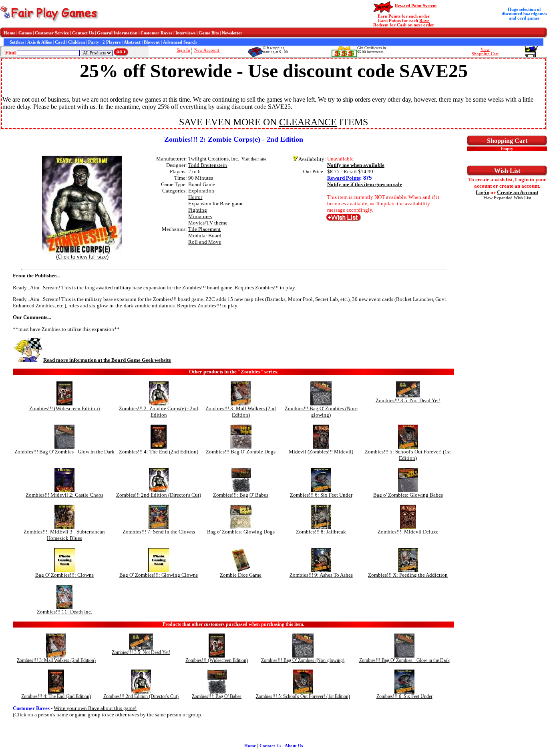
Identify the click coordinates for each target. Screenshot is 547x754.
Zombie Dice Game (240, 575)
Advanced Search (180, 42)
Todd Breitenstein (207, 165)
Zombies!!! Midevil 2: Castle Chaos (64, 495)
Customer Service (52, 33)
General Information (117, 33)
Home (9, 33)
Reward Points (343, 178)
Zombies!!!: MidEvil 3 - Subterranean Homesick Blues (64, 535)
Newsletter (232, 33)
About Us (294, 746)
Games (25, 33)
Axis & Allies (39, 42)
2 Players (112, 42)
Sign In (183, 50)
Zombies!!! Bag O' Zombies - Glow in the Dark (64, 452)
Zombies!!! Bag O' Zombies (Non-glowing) (321, 411)
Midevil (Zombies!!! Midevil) (321, 452)
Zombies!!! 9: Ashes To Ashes (321, 575)
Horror (195, 197)
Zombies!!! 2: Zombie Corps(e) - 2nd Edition (158, 411)
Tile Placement (204, 229)
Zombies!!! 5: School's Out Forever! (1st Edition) (408, 455)
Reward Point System (415, 6)
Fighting (197, 210)
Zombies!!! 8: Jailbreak (321, 532)
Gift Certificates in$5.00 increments (371, 50)
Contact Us (83, 33)
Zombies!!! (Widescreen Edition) (64, 408)
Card (60, 42)
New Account (207, 50)
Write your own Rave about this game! (95, 708)
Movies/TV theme (207, 223)
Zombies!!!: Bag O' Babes (240, 495)
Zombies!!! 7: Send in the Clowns (159, 532)
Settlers (17, 42)
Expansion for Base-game (215, 204)
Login (482, 192)
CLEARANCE (308, 122)
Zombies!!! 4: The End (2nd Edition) (158, 452)
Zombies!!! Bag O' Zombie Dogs (241, 452)
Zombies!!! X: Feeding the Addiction (408, 575)
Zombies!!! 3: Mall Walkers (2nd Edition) (240, 411)
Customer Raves (156, 33)
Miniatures (200, 216)
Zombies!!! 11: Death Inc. (64, 612)
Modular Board (204, 236)
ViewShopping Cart (485, 51)
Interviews (185, 33)
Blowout (152, 42)
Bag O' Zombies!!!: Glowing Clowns (158, 575)
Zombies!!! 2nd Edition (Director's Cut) (158, 495)
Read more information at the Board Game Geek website (107, 360)
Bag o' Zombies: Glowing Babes (408, 495)
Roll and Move (204, 242)
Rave (424, 20)
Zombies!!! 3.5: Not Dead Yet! (408, 400)
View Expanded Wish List (507, 198)
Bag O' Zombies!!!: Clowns (64, 575)
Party (93, 42)
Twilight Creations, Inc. (213, 159)
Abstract (132, 42)
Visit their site (253, 159)
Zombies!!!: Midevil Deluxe (408, 532)
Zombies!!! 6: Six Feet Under (321, 495)
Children (76, 42)
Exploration (201, 191)
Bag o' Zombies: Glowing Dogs (241, 532)
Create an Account (517, 192)
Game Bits (209, 33)
